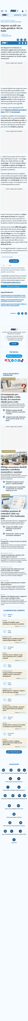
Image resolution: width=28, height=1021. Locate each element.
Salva (22, 43)
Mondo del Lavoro (9, 379)
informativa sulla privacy (11, 282)
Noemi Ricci (5, 34)
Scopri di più (17, 15)
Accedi (24, 15)
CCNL (3, 594)
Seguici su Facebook (15, 356)
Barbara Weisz (22, 626)
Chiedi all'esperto (15, 752)
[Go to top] (25, 1016)
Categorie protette (7, 671)
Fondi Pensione (6, 705)
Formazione (5, 580)
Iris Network (15, 112)
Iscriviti (14, 343)
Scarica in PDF (26, 43)
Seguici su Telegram (14, 286)
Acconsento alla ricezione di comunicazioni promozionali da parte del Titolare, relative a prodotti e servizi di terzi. (13, 270)
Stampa (19, 43)
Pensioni (6, 495)
